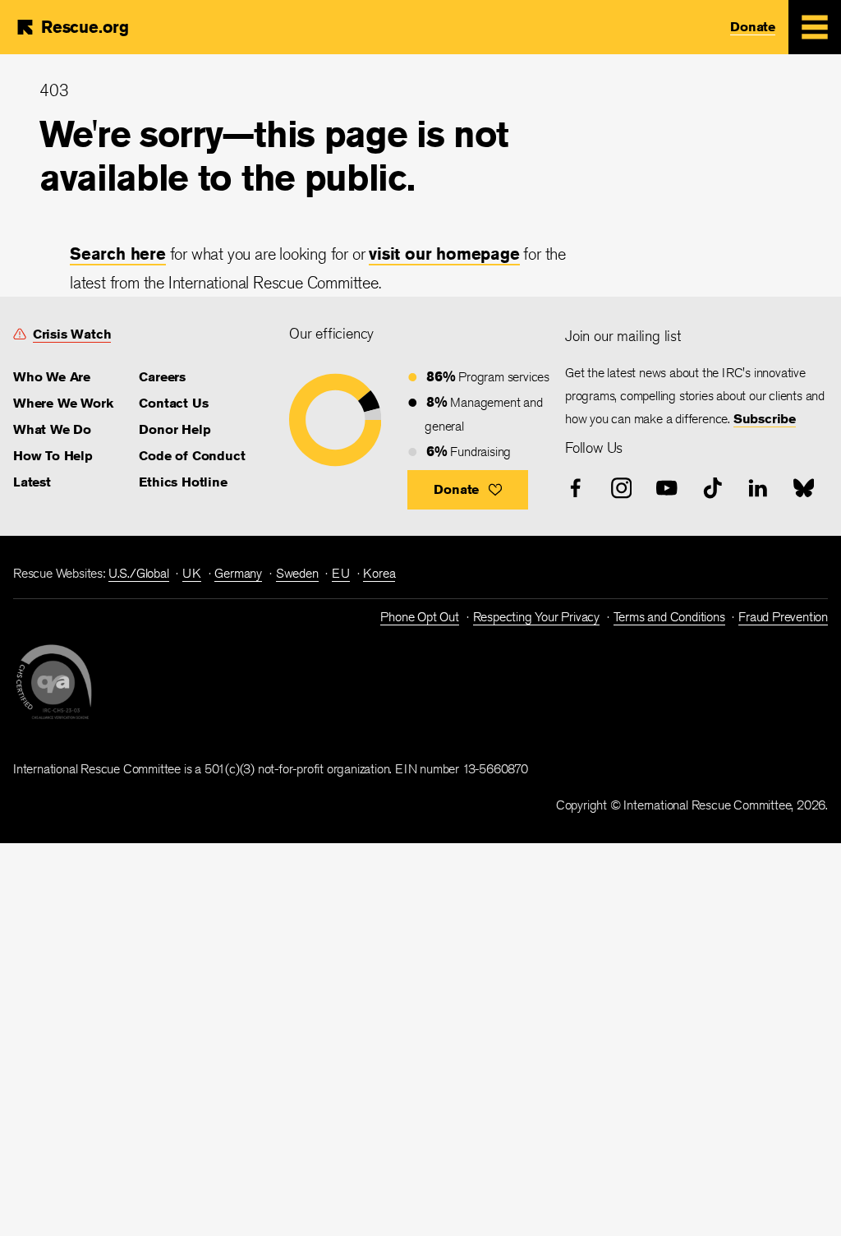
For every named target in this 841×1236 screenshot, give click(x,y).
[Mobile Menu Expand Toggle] (814, 27)
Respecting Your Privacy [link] (536, 617)
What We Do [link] (52, 429)
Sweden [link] (297, 573)
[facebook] (575, 488)
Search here (118, 253)
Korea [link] (379, 573)
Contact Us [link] (173, 403)
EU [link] (341, 573)
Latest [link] (32, 482)
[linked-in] (758, 488)
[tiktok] (713, 488)
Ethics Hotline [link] (183, 482)
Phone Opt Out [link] (419, 617)
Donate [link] (752, 27)
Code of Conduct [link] (192, 456)
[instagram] (621, 488)
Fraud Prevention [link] (783, 617)
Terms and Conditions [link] (669, 617)
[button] (467, 490)
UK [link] (191, 573)
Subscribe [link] (764, 419)
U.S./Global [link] (138, 573)
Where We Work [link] (63, 403)
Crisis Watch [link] (72, 334)
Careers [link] (162, 377)
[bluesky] (804, 488)
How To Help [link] (53, 456)
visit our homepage (444, 253)
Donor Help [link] (174, 429)
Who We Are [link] (51, 377)
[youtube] (667, 488)
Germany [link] (238, 573)
